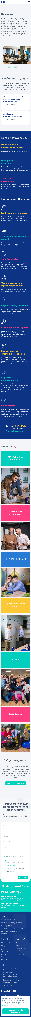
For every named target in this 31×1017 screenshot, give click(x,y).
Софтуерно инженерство (11, 919)
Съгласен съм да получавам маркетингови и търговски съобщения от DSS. (15, 870)
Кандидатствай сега (15, 783)
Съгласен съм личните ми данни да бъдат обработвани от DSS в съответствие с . (17, 863)
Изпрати (23, 877)
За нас (18, 942)
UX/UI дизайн (6, 925)
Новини (18, 945)
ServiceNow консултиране (11, 922)
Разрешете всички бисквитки (15, 1011)
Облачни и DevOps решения (12, 928)
